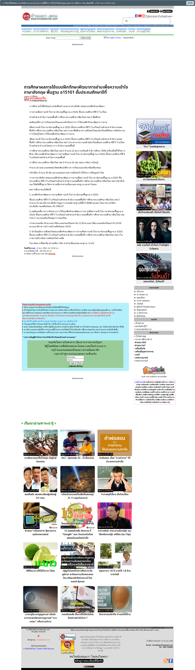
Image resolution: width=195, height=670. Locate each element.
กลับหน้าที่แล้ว (128, 38)
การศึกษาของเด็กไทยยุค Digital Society (40, 459)
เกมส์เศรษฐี (164, 395)
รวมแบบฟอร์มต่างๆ (143, 329)
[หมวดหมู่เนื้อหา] (88, 32)
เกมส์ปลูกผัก (152, 390)
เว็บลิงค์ (140, 304)
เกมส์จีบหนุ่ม (153, 397)
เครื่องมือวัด (140, 348)
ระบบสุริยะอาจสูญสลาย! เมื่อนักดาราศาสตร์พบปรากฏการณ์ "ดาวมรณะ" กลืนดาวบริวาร (40, 618)
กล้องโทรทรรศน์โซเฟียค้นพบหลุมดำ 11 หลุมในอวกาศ (77, 496)
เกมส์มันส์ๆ (147, 402)
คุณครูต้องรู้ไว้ (141, 326)
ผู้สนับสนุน (141, 316)
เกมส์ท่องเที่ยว (154, 384)
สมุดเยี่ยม (141, 298)
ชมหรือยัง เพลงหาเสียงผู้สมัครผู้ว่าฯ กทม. (40, 496)
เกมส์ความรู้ (165, 402)
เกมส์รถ (150, 387)
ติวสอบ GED (140, 342)
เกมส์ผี (144, 395)
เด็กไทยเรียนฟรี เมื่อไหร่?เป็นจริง (154, 212)
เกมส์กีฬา (157, 395)
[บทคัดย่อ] (121, 32)
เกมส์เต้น (144, 387)
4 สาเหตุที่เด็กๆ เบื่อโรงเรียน (115, 494)
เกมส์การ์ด (160, 390)
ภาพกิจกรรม (142, 313)
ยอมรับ (190, 3)
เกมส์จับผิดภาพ (169, 390)
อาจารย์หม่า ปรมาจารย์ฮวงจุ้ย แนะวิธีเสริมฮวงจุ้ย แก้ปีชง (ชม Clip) (114, 532)
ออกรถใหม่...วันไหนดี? (153, 281)
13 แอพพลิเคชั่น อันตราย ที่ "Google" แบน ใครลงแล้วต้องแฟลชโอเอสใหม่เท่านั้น (77, 534)
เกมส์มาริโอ (162, 397)
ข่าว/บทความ (142, 295)
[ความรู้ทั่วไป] (143, 32)
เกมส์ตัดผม (146, 392)
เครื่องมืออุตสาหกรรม (144, 352)
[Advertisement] (77, 66)
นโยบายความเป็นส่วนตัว (105, 3)
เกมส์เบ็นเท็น (150, 400)
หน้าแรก (140, 291)
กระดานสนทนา (143, 301)
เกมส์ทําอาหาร (166, 392)
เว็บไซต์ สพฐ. (140, 336)
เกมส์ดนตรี (157, 387)
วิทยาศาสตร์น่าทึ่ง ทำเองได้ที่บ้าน (115, 614)
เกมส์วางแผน (144, 397)
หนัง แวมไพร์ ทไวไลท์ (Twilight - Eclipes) (154, 246)
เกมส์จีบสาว (141, 400)
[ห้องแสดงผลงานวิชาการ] (105, 32)
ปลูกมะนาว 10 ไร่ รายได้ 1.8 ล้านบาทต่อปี (115, 572)
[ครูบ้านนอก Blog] (54, 32)
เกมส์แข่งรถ (150, 382)
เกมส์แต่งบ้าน (156, 402)
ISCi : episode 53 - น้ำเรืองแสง (77, 458)
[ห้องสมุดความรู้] (69, 32)
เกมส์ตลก (138, 392)
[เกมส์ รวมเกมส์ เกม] (132, 32)
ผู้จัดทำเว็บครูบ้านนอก (146, 307)
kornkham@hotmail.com (84, 332)
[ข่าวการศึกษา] (41, 32)
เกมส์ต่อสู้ (157, 382)
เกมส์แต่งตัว (145, 384)
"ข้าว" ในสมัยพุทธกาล (154, 146)
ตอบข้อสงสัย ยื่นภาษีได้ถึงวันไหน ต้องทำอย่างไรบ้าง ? (78, 616)
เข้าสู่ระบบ (139, 323)
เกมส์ (137, 355)
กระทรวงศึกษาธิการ (143, 339)
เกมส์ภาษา (164, 382)
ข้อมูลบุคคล (142, 310)
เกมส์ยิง (157, 400)
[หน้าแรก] (26, 32)
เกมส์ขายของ (165, 387)
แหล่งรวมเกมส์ (141, 358)
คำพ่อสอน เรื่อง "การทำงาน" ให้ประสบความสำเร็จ (114, 459)
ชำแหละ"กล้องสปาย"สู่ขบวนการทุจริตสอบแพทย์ (40, 532)
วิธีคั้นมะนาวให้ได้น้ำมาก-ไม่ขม (40, 571)
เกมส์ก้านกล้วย (155, 392)
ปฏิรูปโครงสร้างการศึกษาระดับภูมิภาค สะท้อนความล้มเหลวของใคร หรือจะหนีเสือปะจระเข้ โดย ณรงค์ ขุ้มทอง (77, 576)
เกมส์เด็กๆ (144, 390)
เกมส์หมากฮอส (165, 384)
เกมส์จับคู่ (150, 395)
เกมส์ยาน (163, 400)
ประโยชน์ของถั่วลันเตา (154, 179)
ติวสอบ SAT (140, 345)
